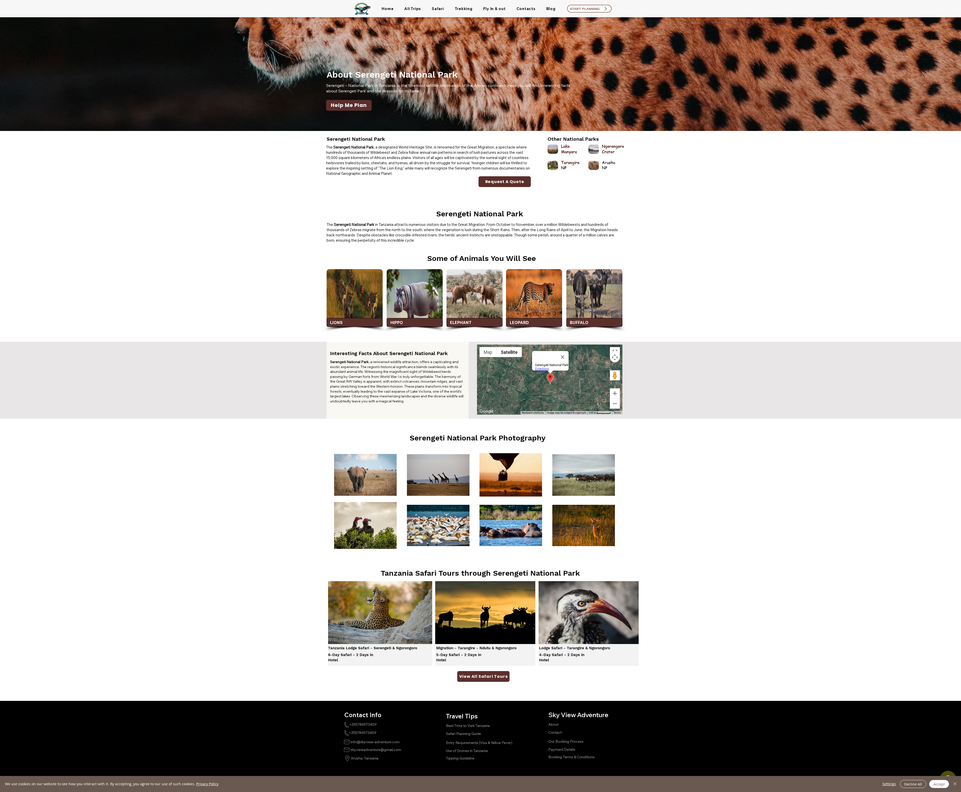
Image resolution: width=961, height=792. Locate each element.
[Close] (955, 784)
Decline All (913, 784)
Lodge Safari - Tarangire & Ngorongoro (575, 648)
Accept (939, 784)
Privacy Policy (207, 783)
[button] (412, 9)
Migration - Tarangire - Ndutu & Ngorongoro (477, 648)
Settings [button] (889, 783)
